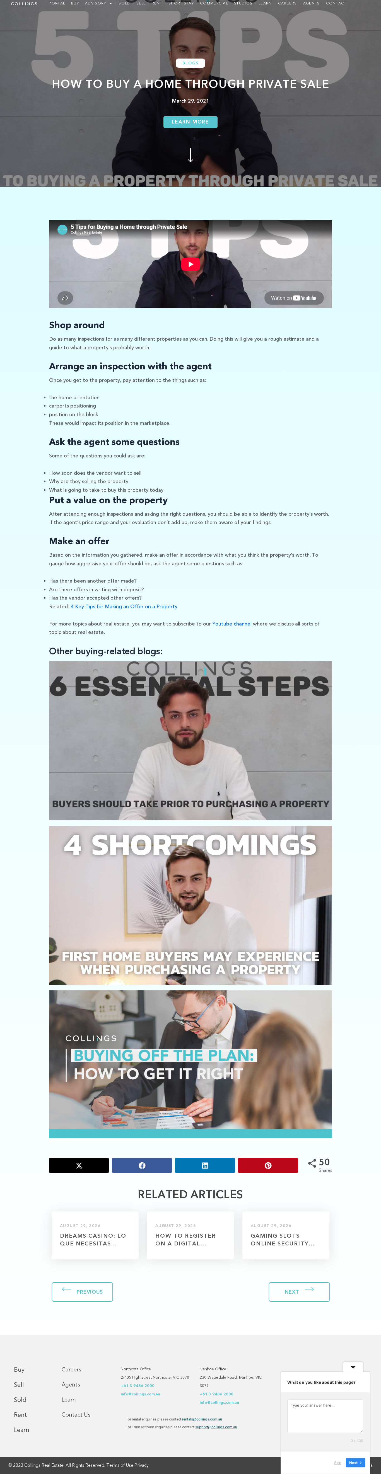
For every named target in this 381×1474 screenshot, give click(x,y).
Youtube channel (232, 623)
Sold (124, 3)
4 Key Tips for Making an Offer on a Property (124, 606)
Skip (337, 1462)
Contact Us (76, 1415)
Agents (311, 3)
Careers (287, 3)
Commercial (214, 3)
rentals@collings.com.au (202, 1419)
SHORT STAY (181, 3)
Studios (243, 3)
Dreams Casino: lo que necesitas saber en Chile (93, 1240)
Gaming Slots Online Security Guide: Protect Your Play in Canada (279, 1240)
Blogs (190, 63)
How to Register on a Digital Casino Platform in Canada (186, 1240)
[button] (79, 1165)
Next (292, 1292)
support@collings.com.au (216, 1427)
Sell (141, 3)
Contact (336, 3)
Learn (265, 3)
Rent (157, 3)
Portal (57, 3)
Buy (75, 3)
